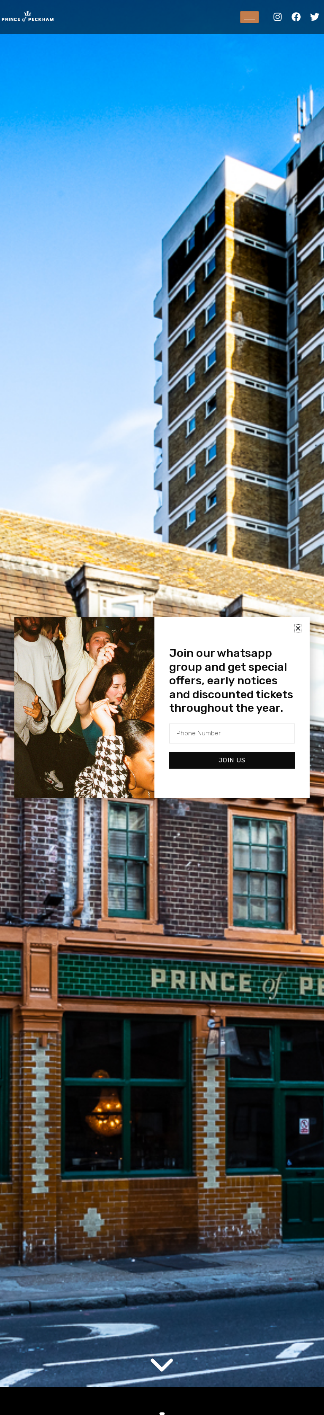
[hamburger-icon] (249, 17)
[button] (298, 628)
